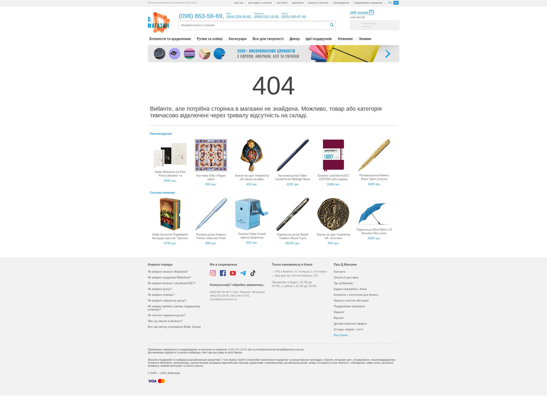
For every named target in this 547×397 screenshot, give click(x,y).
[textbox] (254, 25)
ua (396, 2)
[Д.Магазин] (159, 22)
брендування (341, 2)
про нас (239, 2)
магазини (297, 2)
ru (390, 2)
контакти (282, 2)
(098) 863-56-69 (200, 16)
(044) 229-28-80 (237, 349)
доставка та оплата (260, 2)
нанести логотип (318, 2)
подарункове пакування (368, 2)
